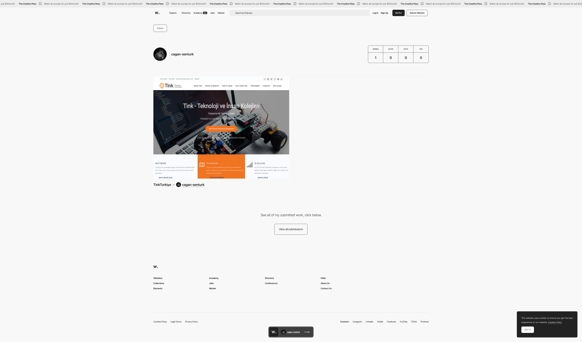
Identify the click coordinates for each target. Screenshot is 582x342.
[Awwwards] (157, 13)
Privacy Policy (191, 321)
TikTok (414, 321)
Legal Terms (176, 321)
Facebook (391, 321)
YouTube (403, 321)
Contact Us (326, 288)
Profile (307, 332)
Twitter (380, 321)
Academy (200, 13)
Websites (157, 278)
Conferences (271, 283)
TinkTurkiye (162, 185)
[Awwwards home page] (273, 332)
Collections (158, 283)
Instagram (357, 321)
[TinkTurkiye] (221, 128)
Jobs (212, 13)
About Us (325, 283)
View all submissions (291, 229)
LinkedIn (369, 321)
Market (221, 13)
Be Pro (398, 13)
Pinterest (425, 321)
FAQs (323, 278)
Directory (186, 13)
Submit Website (417, 13)
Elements (157, 288)
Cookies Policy (160, 321)
